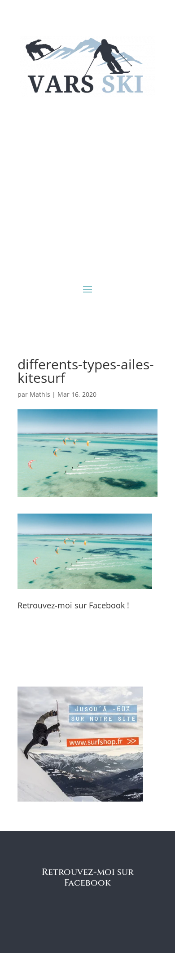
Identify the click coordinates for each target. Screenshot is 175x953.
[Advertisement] (87, 189)
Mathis (40, 394)
